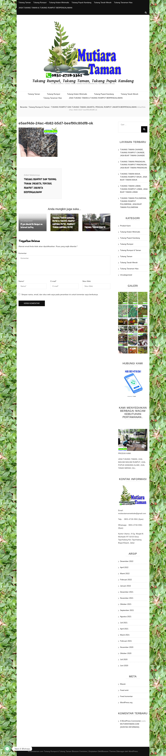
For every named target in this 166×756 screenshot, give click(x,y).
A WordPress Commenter (130, 721)
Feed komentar (126, 696)
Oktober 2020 (125, 653)
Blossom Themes (109, 751)
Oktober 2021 (125, 604)
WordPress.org (126, 702)
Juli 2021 (123, 623)
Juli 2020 (123, 659)
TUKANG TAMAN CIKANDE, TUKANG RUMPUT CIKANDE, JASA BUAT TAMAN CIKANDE (132, 152)
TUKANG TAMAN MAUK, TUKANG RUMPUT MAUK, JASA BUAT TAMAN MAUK (133, 177)
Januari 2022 (125, 586)
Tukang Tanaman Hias (123, 2)
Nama (21, 281)
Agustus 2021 (125, 616)
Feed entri (124, 690)
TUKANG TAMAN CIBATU (94, 227)
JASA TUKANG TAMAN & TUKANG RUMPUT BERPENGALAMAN (45, 8)
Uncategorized (26, 221)
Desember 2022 (126, 561)
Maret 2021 (125, 635)
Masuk (123, 684)
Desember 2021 (126, 592)
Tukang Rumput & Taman (39, 107)
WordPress (133, 751)
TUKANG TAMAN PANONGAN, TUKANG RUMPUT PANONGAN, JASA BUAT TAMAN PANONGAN (133, 165)
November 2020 (126, 647)
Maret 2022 (125, 573)
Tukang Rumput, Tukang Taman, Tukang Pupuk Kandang (83, 81)
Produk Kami (125, 226)
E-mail (53, 281)
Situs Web (86, 281)
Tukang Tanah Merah (102, 2)
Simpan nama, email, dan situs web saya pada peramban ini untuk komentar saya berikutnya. (59, 294)
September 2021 (127, 610)
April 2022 (124, 567)
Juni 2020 (124, 665)
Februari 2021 (126, 641)
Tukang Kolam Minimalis (59, 2)
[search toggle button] (146, 12)
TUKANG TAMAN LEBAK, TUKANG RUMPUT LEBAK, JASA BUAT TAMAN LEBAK (133, 189)
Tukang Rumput (39, 2)
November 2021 (126, 598)
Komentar (23, 253)
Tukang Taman (25, 2)
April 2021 (124, 629)
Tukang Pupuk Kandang (81, 2)
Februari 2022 (126, 580)
